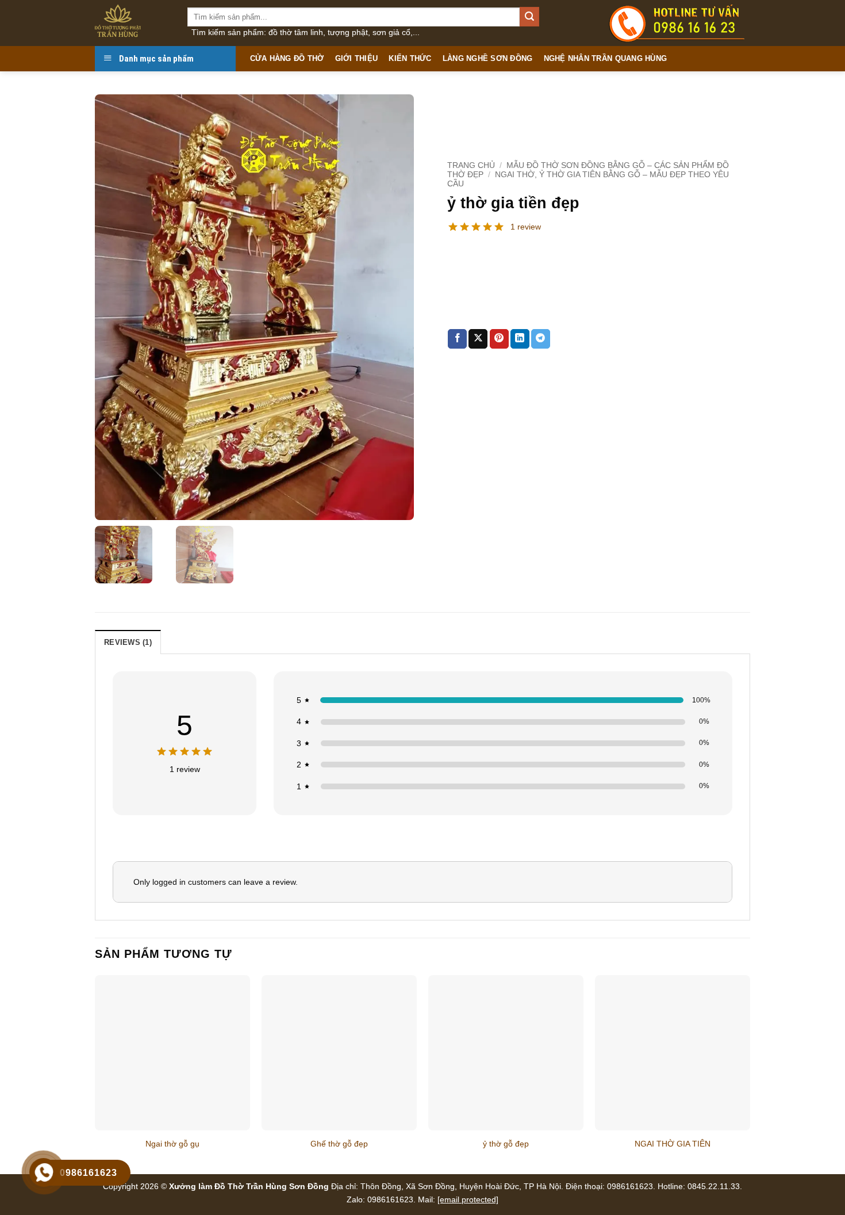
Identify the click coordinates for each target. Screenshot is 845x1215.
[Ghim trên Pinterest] (499, 339)
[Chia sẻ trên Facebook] (457, 339)
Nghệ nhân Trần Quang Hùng (605, 58)
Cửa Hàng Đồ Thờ (287, 58)
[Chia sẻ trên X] (477, 339)
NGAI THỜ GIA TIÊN (672, 1143)
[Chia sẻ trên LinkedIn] (519, 339)
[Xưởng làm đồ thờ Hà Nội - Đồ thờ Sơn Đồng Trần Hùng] (132, 23)
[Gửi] (529, 16)
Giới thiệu (356, 58)
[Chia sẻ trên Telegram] (540, 339)
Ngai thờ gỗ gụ (172, 1143)
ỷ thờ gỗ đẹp (506, 1143)
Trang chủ (471, 165)
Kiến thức (410, 58)
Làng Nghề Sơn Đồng (488, 58)
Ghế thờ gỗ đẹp (339, 1143)
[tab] (128, 642)
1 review (525, 226)
